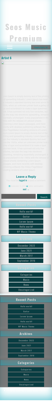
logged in (23, 180)
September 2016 (26, 260)
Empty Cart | (40, 47)
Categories (26, 274)
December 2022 (26, 245)
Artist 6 (6, 58)
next (26, 189)
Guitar (26, 216)
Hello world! (26, 211)
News (26, 284)
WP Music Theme (26, 231)
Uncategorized (26, 289)
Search (43, 197)
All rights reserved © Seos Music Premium (27, 390)
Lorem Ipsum (26, 221)
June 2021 (26, 250)
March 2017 (26, 255)
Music (26, 279)
